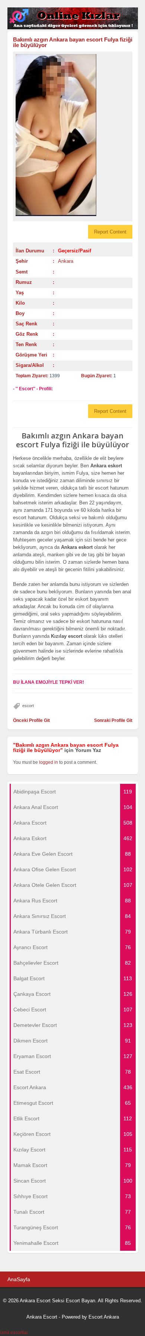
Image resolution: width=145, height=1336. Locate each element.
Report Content (110, 232)
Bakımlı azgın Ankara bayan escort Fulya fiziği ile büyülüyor (72, 42)
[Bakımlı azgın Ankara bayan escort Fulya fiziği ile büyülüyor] (73, 135)
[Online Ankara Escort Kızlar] (72, 27)
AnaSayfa (18, 1279)
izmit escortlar (14, 1332)
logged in (48, 762)
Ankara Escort (41, 1317)
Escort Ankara (103, 1317)
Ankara (65, 261)
